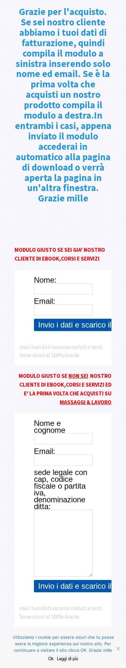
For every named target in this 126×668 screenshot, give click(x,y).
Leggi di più (67, 658)
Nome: (45, 279)
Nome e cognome (49, 426)
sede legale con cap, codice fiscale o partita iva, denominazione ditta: (60, 489)
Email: (44, 301)
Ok (51, 658)
